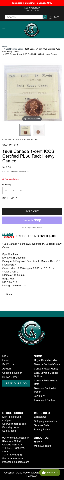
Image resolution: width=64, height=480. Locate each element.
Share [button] (9, 294)
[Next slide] (58, 91)
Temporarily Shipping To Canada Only (32, 2)
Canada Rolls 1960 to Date (46, 382)
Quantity (6, 184)
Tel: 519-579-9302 (12, 455)
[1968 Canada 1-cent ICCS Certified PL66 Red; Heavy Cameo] (25, 130)
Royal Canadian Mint (45, 360)
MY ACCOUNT (33, 10)
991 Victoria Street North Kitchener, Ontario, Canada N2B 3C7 (15, 441)
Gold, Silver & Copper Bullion (46, 374)
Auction (6, 368)
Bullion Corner (10, 377)
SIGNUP (36, 8)
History (38, 441)
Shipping (6, 171)
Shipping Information (45, 421)
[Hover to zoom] (32, 92)
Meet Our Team (42, 445)
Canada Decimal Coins (47, 364)
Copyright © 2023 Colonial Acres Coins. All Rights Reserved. (32, 474)
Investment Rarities (44, 400)
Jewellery (39, 396)
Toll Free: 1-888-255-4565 (13, 449)
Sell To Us (8, 364)
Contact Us (40, 416)
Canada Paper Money (46, 368)
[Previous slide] (5, 91)
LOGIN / (28, 8)
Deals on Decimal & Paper (45, 390)
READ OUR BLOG (16, 383)
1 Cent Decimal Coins (13, 48)
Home (4, 46)
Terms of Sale (41, 425)
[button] (3, 30)
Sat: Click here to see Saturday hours (14, 425)
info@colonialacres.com (15, 462)
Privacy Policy (42, 429)
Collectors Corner (12, 372)
